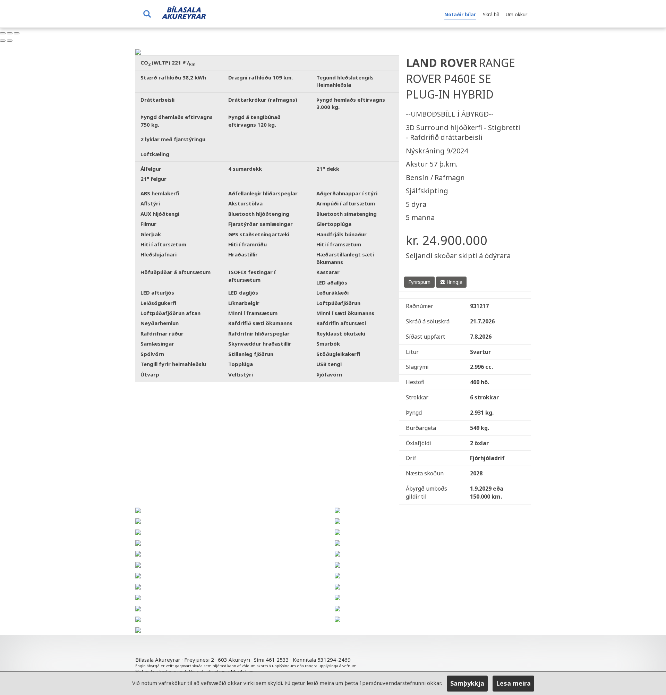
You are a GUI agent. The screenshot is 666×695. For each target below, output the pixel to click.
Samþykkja (467, 683)
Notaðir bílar (460, 14)
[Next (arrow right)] (9, 41)
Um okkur (516, 14)
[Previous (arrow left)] (3, 41)
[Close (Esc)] (3, 33)
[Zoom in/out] (16, 33)
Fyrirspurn (419, 282)
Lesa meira (513, 683)
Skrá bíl (491, 14)
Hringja (453, 282)
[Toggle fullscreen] (9, 33)
